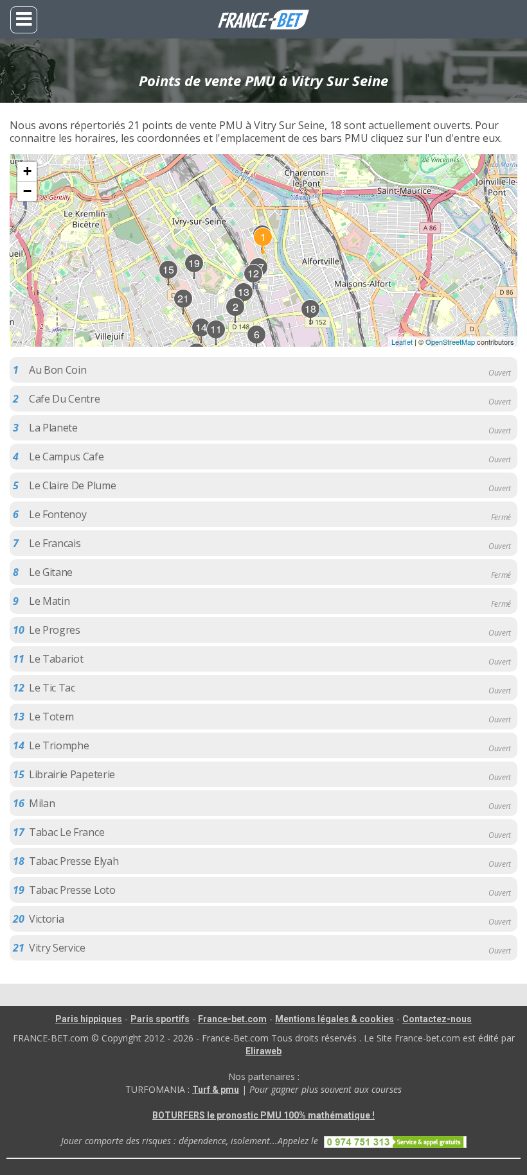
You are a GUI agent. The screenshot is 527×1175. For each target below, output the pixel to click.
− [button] (27, 191)
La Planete (53, 428)
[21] (184, 312)
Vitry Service (57, 948)
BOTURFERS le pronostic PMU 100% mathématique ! (263, 1115)
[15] (169, 283)
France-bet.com (232, 1019)
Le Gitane (51, 572)
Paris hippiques (88, 1019)
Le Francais (54, 543)
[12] (254, 287)
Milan (42, 803)
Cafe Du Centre (64, 399)
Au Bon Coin (57, 370)
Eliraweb (263, 1051)
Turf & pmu (215, 1089)
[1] (263, 250)
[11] (216, 343)
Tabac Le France (66, 832)
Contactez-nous (437, 1019)
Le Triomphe (59, 745)
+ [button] (27, 171)
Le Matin (49, 601)
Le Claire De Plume (72, 485)
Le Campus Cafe (66, 456)
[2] (236, 320)
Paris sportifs (160, 1019)
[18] (311, 322)
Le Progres (54, 630)
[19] (195, 277)
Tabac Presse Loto (72, 890)
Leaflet (402, 341)
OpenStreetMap (450, 341)
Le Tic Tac (52, 688)
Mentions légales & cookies (334, 1019)
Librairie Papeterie (72, 774)
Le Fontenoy (57, 514)
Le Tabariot (56, 659)
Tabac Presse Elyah (73, 861)
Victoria (46, 919)
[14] (202, 341)
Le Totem (51, 716)
